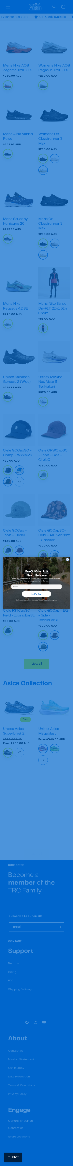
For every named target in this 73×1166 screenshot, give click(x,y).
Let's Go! (36, 593)
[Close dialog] (67, 559)
